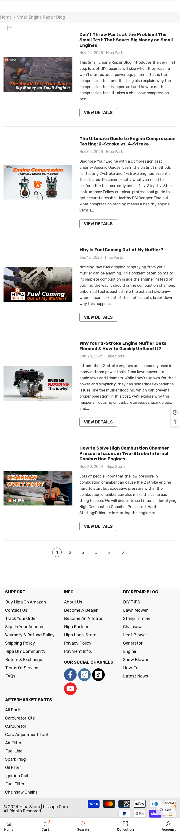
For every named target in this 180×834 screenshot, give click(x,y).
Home (6, 17)
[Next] (123, 552)
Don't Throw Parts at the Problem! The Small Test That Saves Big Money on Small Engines (126, 40)
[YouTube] (70, 688)
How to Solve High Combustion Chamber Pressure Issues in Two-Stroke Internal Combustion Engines (124, 454)
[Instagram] (84, 674)
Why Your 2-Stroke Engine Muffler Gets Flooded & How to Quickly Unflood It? (122, 346)
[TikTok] (98, 674)
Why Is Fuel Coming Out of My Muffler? (121, 249)
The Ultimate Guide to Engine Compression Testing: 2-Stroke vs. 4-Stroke (127, 141)
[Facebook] (70, 674)
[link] (45, 826)
